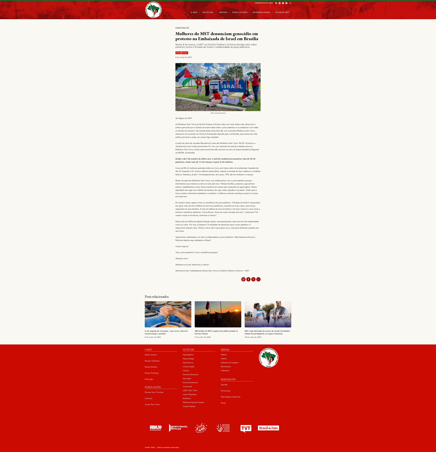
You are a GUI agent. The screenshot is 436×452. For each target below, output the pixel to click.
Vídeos (224, 359)
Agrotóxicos (188, 363)
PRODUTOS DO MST (264, 3)
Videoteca (225, 371)
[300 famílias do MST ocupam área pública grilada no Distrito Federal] (218, 314)
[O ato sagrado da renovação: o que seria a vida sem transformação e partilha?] (168, 314)
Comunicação (188, 367)
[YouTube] (286, 3)
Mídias (223, 12)
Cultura (186, 371)
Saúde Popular (189, 406)
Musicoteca (226, 367)
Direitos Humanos (190, 374)
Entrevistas (225, 391)
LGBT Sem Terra (190, 390)
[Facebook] (276, 3)
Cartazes (148, 398)
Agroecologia (188, 359)
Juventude (187, 386)
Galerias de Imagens (230, 363)
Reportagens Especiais (230, 397)
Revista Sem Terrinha (154, 392)
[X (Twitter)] (279, 3)
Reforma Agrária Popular (193, 402)
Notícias (208, 12)
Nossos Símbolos (152, 361)
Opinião (224, 385)
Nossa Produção (152, 373)
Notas (178, 52)
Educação (149, 379)
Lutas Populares (190, 394)
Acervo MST (283, 12)
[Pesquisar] (290, 3)
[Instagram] (283, 3)
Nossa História (151, 367)
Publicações (240, 12)
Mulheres (187, 398)
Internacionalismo (190, 382)
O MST (194, 12)
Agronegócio (188, 355)
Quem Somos (151, 355)
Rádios (224, 355)
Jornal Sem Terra (152, 404)
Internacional (261, 12)
